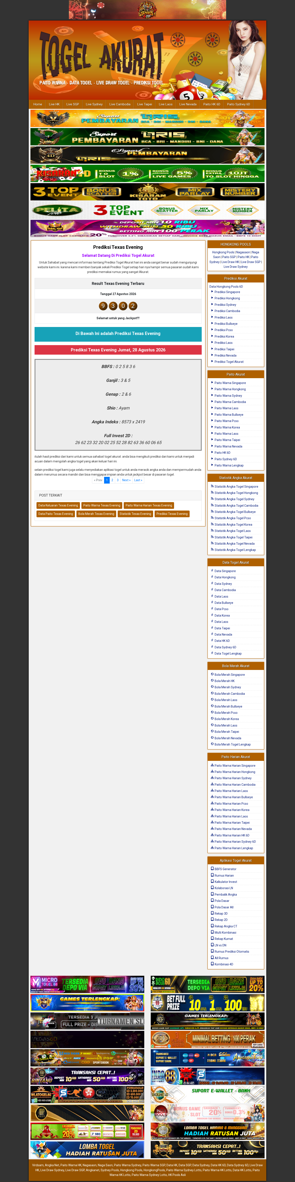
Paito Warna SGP (154, 1165)
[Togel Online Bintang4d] (87, 1076)
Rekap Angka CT (225, 926)
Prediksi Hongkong (227, 298)
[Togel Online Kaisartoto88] (87, 1131)
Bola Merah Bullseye (228, 706)
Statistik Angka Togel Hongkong (236, 493)
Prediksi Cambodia (227, 311)
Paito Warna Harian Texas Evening (149, 505)
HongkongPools (154, 1170)
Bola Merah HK (224, 681)
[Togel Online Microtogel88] (87, 985)
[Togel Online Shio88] (208, 1131)
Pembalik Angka (225, 894)
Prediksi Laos (223, 317)
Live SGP (73, 104)
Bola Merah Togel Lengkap (232, 744)
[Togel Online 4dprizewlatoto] (87, 1113)
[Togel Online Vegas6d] (87, 1040)
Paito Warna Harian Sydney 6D (235, 841)
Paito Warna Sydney (228, 395)
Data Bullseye (223, 602)
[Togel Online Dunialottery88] (208, 1040)
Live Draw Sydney (236, 266)
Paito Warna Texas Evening (101, 505)
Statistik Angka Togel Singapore (236, 486)
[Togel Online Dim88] (147, 137)
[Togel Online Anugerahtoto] (208, 1058)
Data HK (172, 1165)
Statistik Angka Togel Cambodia (236, 505)
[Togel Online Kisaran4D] (147, 173)
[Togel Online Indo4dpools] (87, 1150)
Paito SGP (229, 257)
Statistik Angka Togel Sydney (234, 499)
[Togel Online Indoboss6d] (208, 985)
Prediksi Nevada (225, 355)
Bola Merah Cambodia (229, 693)
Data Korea (222, 615)
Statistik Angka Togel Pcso (232, 518)
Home (37, 104)
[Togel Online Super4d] (147, 155)
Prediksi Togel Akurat (229, 361)
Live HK (54, 104)
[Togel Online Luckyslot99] (208, 1003)
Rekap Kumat (223, 939)
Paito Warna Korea (227, 427)
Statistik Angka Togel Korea (233, 524)
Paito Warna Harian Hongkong (234, 772)
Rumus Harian (224, 875)
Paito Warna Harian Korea (231, 810)
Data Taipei (222, 628)
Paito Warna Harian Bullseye (233, 797)
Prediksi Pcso (223, 330)
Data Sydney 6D (225, 647)
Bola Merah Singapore (229, 674)
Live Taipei (144, 104)
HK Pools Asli (177, 1175)
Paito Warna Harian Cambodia (234, 784)
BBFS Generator (225, 869)
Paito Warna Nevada (228, 446)
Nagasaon (243, 252)
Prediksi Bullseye (226, 323)
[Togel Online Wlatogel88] (87, 1095)
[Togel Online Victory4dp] (87, 1003)
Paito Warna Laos (226, 408)
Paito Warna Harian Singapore (234, 765)
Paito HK (243, 257)
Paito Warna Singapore (230, 383)
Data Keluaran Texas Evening (58, 505)
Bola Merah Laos (225, 700)
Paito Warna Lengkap (229, 465)
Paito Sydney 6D (238, 104)
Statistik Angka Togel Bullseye (235, 512)
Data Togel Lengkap (228, 653)
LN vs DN (220, 945)
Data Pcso (221, 609)
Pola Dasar (221, 901)
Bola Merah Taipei (226, 731)
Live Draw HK (230, 262)
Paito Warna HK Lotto (217, 1170)
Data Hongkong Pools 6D (226, 286)
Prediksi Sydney (225, 304)
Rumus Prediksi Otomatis (231, 951)
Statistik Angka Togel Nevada (234, 543)
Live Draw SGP (251, 262)
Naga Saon (105, 1165)
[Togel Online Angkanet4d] (208, 1095)
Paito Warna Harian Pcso (231, 803)
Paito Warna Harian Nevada (233, 829)
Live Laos (166, 104)
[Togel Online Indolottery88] (208, 1076)
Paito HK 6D (211, 104)
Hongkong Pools (223, 252)
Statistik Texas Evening (135, 514)
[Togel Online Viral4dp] (147, 228)
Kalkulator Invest (225, 882)
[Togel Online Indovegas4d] (208, 1150)
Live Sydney (94, 104)
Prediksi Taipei (224, 349)
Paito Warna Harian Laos (231, 791)
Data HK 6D (222, 641)
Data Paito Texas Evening (55, 514)
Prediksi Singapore (227, 292)
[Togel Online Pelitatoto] (147, 210)
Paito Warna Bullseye (228, 414)
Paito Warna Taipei (227, 440)
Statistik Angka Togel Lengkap (235, 550)
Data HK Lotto (242, 1170)
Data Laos (221, 596)
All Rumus (221, 958)
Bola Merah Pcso (226, 712)
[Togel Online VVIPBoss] (147, 118)
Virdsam (38, 1165)
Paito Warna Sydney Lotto (183, 1170)
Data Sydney (223, 583)
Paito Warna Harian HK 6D (231, 835)
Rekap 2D (221, 920)
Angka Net (52, 1165)
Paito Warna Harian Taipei (232, 822)
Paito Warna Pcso (226, 421)
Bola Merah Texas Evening (96, 514)
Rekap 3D (221, 913)
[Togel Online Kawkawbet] (87, 1021)
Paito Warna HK (70, 1165)
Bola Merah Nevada (227, 738)
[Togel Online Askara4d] (87, 1058)
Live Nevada (188, 104)
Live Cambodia (119, 104)
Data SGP (185, 1165)
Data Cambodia (225, 590)
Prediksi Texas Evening (118, 247)
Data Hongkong (225, 577)
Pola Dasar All (223, 907)
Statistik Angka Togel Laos (232, 531)
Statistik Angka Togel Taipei (233, 537)
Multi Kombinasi (225, 932)
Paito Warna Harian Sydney (233, 778)
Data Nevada (223, 634)
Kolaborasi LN (223, 888)
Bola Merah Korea (226, 719)
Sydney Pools (110, 1170)
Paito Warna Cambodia (230, 402)
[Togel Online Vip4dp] (208, 1021)
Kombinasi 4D (223, 964)
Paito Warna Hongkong (230, 389)
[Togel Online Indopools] (208, 1113)
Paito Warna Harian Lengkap (233, 848)
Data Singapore (225, 571)
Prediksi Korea (224, 336)
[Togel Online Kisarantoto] (147, 192)
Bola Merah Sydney (227, 687)
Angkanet (92, 1170)
